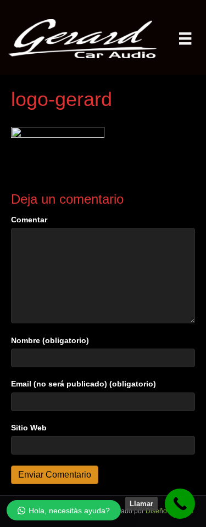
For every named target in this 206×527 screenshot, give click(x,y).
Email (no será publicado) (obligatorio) (83, 383)
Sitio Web (29, 427)
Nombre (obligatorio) (50, 340)
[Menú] (185, 38)
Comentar (29, 219)
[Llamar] (180, 504)
